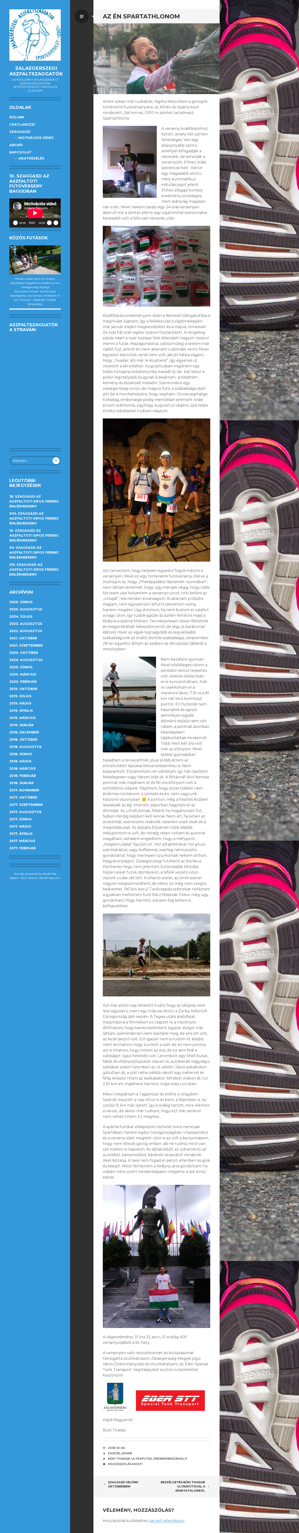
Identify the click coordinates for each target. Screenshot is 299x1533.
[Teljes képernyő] (55, 222)
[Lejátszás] (15, 222)
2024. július (20, 616)
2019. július (20, 696)
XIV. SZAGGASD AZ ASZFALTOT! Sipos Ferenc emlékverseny (34, 570)
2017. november (24, 790)
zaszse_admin (120, 1453)
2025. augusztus (25, 609)
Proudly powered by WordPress (35, 873)
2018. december (24, 732)
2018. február (22, 776)
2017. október (23, 797)
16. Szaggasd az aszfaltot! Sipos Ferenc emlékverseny (34, 535)
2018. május (20, 761)
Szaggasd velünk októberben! (123, 1484)
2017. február (22, 848)
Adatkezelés (31, 158)
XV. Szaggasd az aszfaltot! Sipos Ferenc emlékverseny (34, 552)
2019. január (21, 725)
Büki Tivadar (119, 1458)
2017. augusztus (25, 812)
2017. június (20, 819)
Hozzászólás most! (125, 1464)
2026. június (21, 602)
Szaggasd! (19, 132)
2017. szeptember (26, 805)
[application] (35, 212)
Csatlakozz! (22, 124)
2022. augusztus (25, 631)
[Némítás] (49, 222)
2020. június (21, 667)
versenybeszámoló (170, 1458)
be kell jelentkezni (167, 1521)
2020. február (23, 682)
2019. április (21, 710)
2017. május (20, 826)
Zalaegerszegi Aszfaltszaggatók (36, 71)
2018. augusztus (25, 747)
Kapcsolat (20, 152)
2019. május (20, 703)
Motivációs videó (36, 138)
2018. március (22, 768)
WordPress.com (49, 878)
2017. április (21, 834)
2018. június (20, 754)
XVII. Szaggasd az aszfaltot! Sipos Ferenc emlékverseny (34, 518)
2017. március (22, 841)
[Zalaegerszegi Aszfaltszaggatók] (35, 35)
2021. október (23, 638)
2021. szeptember (26, 645)
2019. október (23, 689)
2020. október (23, 653)
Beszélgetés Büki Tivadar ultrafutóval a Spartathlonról (183, 1486)
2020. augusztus (26, 660)
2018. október (23, 739)
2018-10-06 (116, 1448)
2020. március (22, 674)
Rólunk (16, 117)
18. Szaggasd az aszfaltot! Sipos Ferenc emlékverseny (34, 501)
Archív (16, 145)
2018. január (21, 783)
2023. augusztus (25, 624)
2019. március (22, 718)
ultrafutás (141, 1458)
